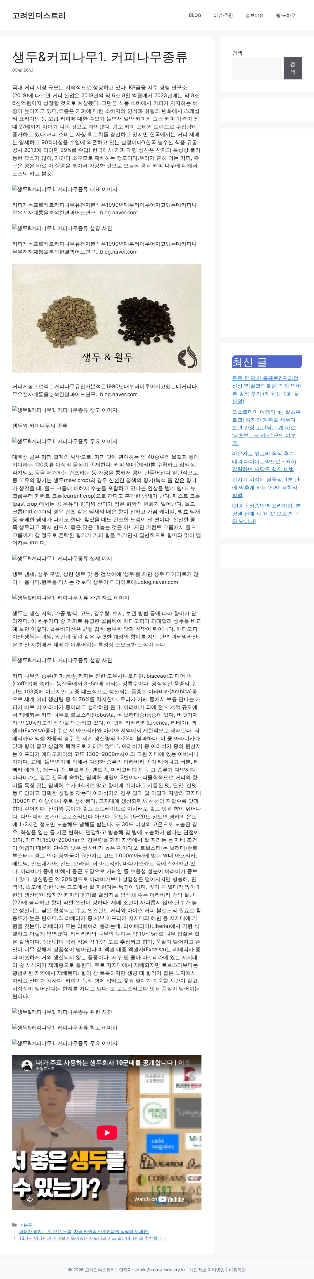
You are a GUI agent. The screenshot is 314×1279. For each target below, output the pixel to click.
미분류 (25, 1224)
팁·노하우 (286, 15)
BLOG (195, 15)
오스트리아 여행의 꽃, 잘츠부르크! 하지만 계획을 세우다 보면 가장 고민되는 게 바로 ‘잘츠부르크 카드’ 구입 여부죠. (266, 427)
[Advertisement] (267, 233)
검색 (237, 53)
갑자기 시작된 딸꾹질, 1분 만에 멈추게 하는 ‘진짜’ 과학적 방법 (266, 487)
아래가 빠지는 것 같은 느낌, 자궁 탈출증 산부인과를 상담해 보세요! (84, 1231)
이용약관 (237, 1269)
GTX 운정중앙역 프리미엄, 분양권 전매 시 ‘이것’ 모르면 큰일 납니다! (266, 513)
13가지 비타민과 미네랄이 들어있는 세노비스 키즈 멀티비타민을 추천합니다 (92, 1238)
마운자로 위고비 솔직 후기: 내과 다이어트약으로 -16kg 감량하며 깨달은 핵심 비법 (264, 461)
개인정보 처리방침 (207, 1269)
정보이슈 (254, 15)
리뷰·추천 (223, 15)
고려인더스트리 (39, 15)
